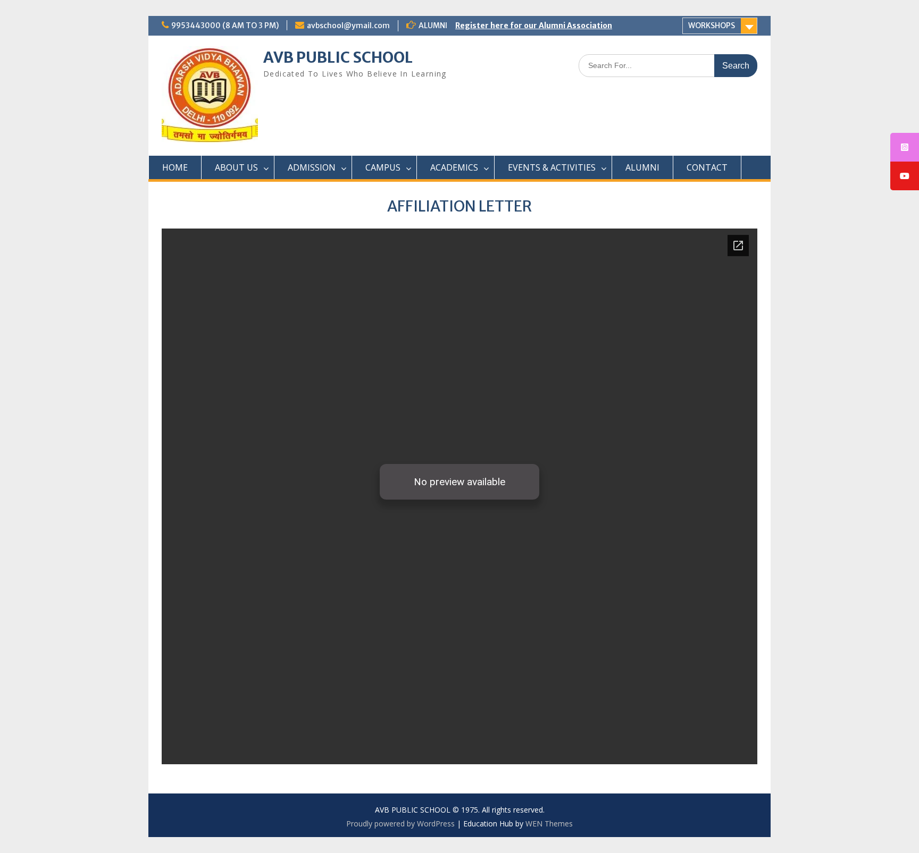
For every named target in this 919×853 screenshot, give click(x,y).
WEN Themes (549, 823)
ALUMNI (642, 167)
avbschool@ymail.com (348, 25)
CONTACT (707, 167)
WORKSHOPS (711, 25)
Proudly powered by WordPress (400, 823)
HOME (175, 167)
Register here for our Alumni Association (533, 25)
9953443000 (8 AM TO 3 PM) (225, 25)
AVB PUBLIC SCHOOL (338, 57)
